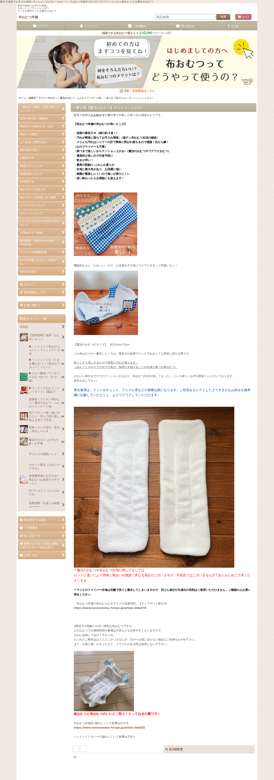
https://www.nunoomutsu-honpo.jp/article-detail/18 (110, 607)
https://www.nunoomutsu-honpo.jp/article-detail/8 (109, 727)
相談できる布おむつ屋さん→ (127, 33)
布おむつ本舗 (28, 17)
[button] (233, 26)
